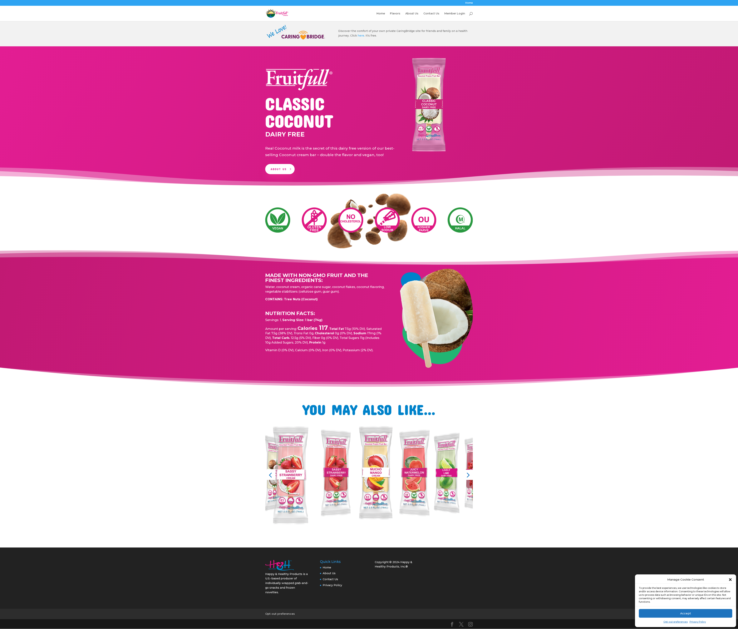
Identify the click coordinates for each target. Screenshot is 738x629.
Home (469, 3)
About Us (411, 13)
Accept (685, 613)
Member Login (454, 13)
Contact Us (431, 13)
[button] (730, 580)
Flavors (395, 13)
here (361, 35)
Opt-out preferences (675, 621)
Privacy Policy (698, 621)
